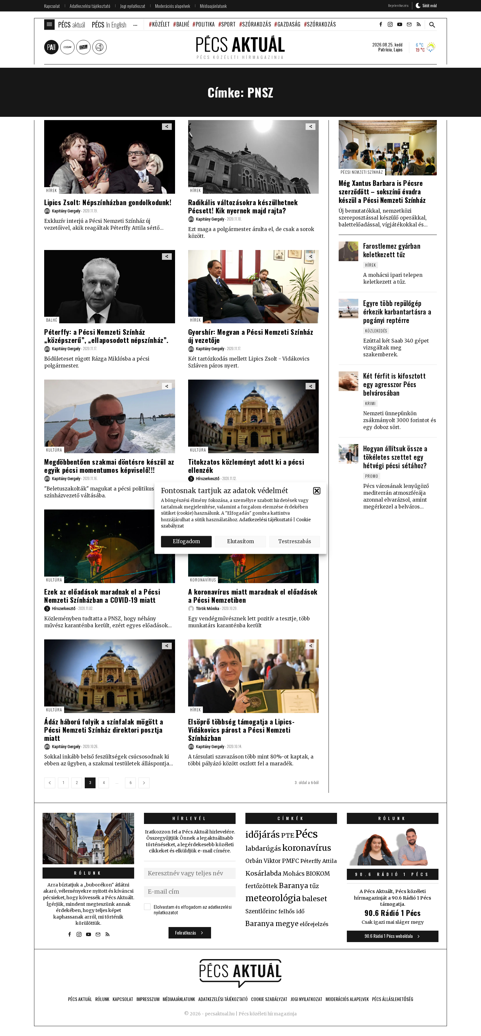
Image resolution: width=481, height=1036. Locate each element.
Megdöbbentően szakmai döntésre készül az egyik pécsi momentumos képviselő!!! (109, 465)
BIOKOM (318, 873)
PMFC (290, 861)
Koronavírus (203, 579)
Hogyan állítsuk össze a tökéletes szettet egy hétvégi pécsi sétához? (395, 456)
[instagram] (390, 24)
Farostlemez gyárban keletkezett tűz (391, 250)
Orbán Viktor (263, 861)
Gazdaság (289, 24)
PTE (287, 835)
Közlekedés (376, 330)
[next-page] (144, 782)
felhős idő (291, 911)
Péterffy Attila (318, 861)
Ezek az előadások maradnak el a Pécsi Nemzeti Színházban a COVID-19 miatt (102, 595)
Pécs (306, 834)
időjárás (262, 835)
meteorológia (273, 898)
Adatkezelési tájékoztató (265, 519)
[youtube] (399, 24)
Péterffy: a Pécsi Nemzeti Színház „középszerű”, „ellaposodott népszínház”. (106, 336)
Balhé (182, 24)
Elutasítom (240, 541)
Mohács (294, 873)
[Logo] (240, 973)
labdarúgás (263, 848)
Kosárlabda (263, 873)
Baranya (293, 886)
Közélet (161, 24)
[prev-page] (49, 782)
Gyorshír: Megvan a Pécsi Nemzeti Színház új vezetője (250, 336)
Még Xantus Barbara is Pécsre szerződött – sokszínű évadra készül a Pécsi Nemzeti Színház (382, 191)
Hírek (51, 190)
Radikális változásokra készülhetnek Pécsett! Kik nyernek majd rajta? (243, 206)
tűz (314, 886)
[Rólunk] (88, 838)
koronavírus (306, 848)
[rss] (418, 24)
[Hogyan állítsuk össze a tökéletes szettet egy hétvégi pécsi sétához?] (348, 454)
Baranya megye (271, 924)
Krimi (370, 403)
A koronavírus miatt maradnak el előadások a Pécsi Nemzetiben (253, 595)
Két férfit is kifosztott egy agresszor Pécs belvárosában (394, 384)
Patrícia (385, 49)
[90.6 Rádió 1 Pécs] (392, 863)
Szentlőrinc (261, 911)
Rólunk (88, 873)
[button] (316, 490)
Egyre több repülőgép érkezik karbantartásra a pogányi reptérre (397, 311)
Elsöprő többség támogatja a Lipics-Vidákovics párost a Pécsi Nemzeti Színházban (241, 729)
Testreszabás (294, 541)
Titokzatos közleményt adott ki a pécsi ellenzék (246, 465)
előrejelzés (314, 924)
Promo (371, 476)
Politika (205, 24)
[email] (409, 24)
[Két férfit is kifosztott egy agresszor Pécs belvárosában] (348, 381)
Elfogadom (186, 541)
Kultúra (54, 450)
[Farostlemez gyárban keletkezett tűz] (348, 251)
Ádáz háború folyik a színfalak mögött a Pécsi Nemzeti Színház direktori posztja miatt (103, 729)
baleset (314, 898)
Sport (228, 24)
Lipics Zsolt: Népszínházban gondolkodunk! (108, 202)
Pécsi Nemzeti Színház (362, 172)
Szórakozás (256, 24)
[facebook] (380, 24)
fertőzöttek (261, 886)
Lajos (398, 49)
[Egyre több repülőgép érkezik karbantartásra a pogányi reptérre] (348, 308)
